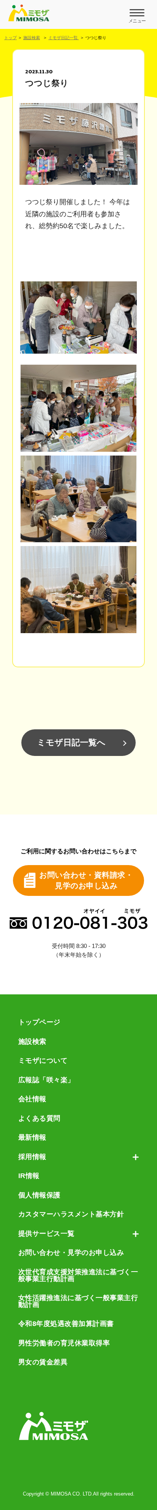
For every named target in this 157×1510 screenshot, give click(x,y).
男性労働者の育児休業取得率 (64, 1343)
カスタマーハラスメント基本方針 (71, 1214)
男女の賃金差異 (43, 1362)
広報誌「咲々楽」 (46, 1080)
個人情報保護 (39, 1195)
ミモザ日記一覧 (63, 37)
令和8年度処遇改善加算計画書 (66, 1324)
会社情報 (32, 1099)
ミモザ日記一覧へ (71, 742)
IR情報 (29, 1176)
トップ (10, 37)
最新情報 (32, 1137)
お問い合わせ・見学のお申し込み (71, 1253)
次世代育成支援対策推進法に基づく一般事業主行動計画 (78, 1275)
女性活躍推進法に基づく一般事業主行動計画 (78, 1301)
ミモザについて (43, 1060)
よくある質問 (39, 1118)
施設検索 (31, 37)
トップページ (39, 1022)
